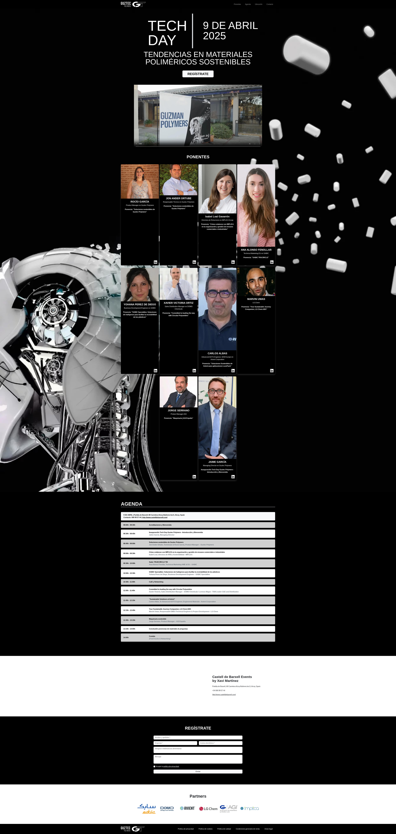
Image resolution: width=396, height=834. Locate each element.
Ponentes (237, 4)
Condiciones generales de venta (248, 829)
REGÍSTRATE (198, 74)
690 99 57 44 (136, 517)
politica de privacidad (171, 766)
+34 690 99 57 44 (218, 690)
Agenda (248, 4)
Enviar (198, 771)
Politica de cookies (205, 829)
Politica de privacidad (186, 829)
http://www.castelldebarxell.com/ (154, 517)
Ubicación (258, 4)
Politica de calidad (224, 829)
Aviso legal (269, 829)
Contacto (269, 4)
